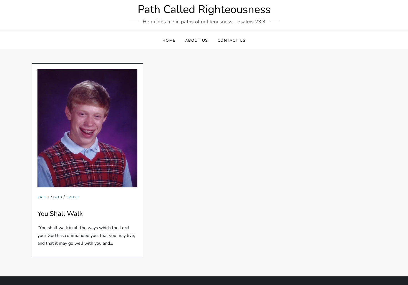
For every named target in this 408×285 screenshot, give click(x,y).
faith (43, 197)
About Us (196, 40)
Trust (72, 197)
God (57, 197)
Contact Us (232, 40)
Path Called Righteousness (204, 9)
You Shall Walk (60, 213)
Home (169, 40)
